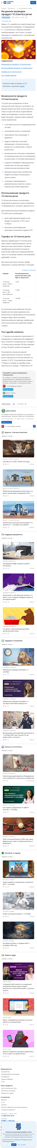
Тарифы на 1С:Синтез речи (11, 72)
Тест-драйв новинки (8, 75)
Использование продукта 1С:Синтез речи (16, 68)
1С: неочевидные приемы (24, 8)
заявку (22, 86)
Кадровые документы (9, 561)
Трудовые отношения (9, 667)
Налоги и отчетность (9, 773)
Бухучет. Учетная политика (11, 459)
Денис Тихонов (11, 411)
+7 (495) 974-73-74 (7, 1116)
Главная (3, 8)
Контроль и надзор (8, 879)
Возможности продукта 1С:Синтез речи (16, 64)
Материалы (11, 8)
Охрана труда (7, 981)
